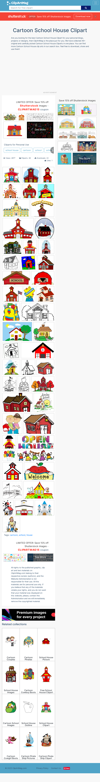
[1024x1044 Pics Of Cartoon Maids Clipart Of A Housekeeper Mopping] (11, 525)
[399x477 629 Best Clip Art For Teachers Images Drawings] (30, 248)
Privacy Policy (42, 768)
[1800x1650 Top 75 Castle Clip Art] (44, 509)
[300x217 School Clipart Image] (17, 403)
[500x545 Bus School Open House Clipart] (28, 263)
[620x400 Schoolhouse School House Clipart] (39, 491)
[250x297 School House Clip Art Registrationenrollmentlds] (12, 424)
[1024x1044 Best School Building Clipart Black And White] (11, 263)
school (38, 150)
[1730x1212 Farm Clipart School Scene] (43, 279)
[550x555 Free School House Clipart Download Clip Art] (46, 192)
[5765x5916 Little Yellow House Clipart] (43, 332)
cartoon (27, 150)
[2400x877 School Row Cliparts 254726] (36, 456)
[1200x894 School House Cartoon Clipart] (18, 229)
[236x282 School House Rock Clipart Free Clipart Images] (9, 443)
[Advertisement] (51, 72)
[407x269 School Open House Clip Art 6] (39, 472)
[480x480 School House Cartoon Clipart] (13, 472)
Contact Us (56, 768)
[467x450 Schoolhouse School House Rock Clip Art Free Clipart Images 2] (24, 509)
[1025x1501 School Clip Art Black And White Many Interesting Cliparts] (24, 385)
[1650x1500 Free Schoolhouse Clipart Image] (12, 295)
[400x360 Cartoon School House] (12, 192)
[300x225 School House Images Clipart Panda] (39, 424)
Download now (83, 16)
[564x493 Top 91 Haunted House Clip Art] (12, 248)
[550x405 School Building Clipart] (16, 209)
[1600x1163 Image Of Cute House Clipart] (17, 332)
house (29, 535)
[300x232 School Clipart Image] (42, 385)
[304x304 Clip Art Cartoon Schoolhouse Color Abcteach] (31, 176)
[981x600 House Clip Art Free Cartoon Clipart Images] (37, 313)
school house (11, 150)
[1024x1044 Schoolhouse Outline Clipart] (12, 491)
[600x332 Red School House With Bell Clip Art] (37, 351)
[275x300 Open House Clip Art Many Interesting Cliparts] (11, 351)
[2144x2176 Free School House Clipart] (45, 295)
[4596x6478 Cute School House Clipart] (48, 176)
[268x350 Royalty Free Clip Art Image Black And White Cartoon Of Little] (28, 368)
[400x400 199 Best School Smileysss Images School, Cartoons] (12, 176)
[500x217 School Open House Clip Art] (35, 443)
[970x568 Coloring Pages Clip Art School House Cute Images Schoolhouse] (16, 279)
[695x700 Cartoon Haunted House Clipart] (46, 263)
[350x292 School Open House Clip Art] (42, 209)
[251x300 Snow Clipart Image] (44, 229)
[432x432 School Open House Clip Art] (9, 456)
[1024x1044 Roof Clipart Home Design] (11, 368)
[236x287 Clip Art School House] (29, 192)
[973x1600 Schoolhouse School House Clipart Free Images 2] (8, 509)
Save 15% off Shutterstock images (77, 100)
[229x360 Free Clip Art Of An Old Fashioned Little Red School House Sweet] (29, 295)
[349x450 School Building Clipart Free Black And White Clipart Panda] (9, 385)
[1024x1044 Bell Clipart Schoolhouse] (46, 248)
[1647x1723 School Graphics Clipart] (44, 403)
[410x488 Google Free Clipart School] (11, 313)
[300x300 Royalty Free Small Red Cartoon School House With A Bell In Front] (45, 368)
